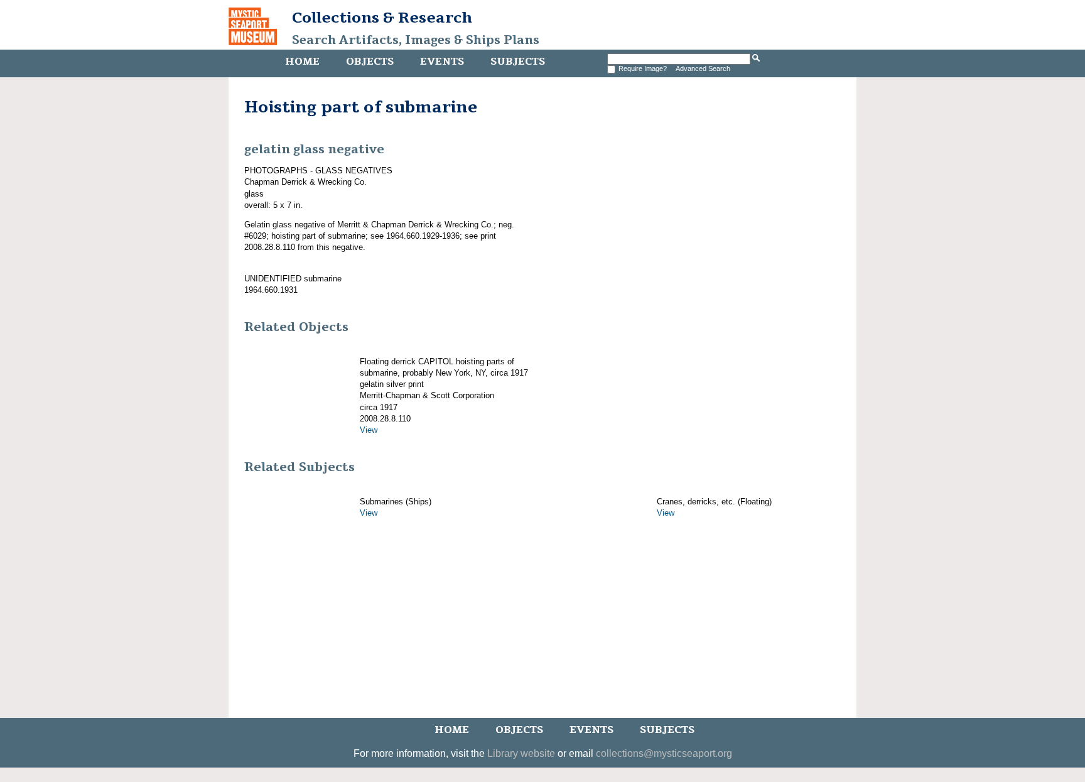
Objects (370, 61)
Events (442, 61)
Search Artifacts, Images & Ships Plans (415, 40)
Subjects (517, 61)
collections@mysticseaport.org (664, 753)
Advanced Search (703, 68)
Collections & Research (382, 18)
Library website (521, 753)
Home (302, 61)
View (368, 430)
